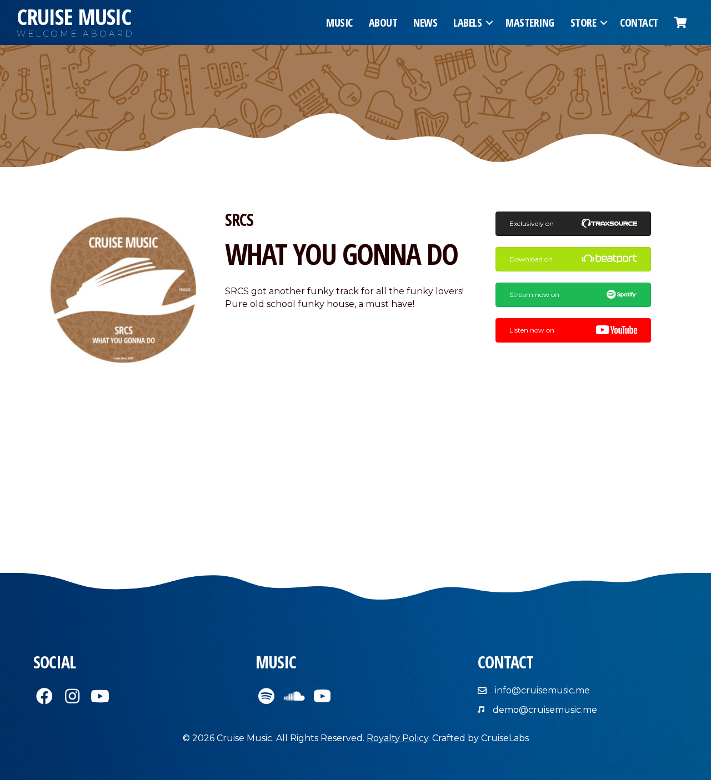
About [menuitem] (383, 22)
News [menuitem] (425, 22)
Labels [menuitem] (467, 22)
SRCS (239, 219)
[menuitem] (681, 22)
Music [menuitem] (339, 22)
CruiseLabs (505, 738)
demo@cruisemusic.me (545, 709)
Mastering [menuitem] (529, 22)
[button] (489, 22)
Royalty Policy (397, 738)
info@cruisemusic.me (542, 690)
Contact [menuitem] (639, 22)
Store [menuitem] (583, 22)
